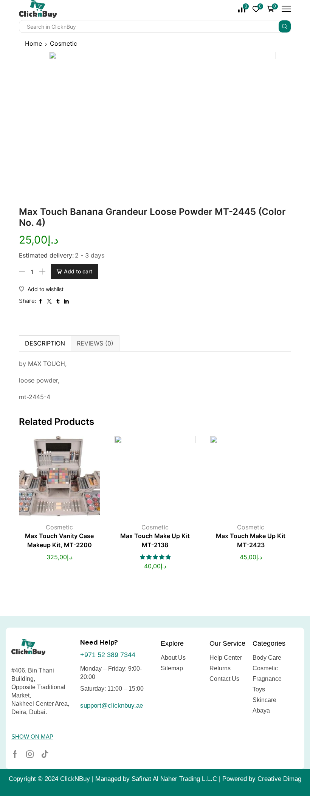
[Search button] (285, 26)
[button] (32, 736)
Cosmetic (63, 43)
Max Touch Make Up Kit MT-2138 (155, 540)
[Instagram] (30, 754)
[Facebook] (15, 754)
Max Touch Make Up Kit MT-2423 (250, 540)
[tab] (45, 343)
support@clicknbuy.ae (111, 705)
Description (45, 343)
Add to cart (78, 271)
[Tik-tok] (45, 754)
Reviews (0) (95, 343)
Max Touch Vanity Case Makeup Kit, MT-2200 (59, 540)
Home (33, 43)
